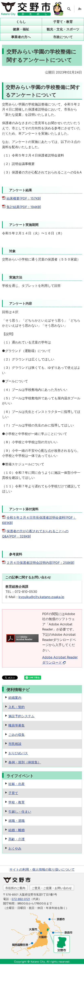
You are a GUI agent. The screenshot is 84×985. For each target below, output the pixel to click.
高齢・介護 (16, 839)
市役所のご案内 (15, 888)
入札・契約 (16, 707)
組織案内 (14, 698)
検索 (69, 9)
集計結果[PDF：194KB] (24, 207)
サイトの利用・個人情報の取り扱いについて (42, 869)
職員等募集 (16, 725)
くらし (21, 22)
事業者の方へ (21, 37)
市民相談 (14, 744)
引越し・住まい (19, 812)
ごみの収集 (16, 735)
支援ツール (79, 9)
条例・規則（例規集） (24, 762)
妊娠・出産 (16, 784)
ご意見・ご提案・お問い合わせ (52, 888)
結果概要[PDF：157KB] (24, 198)
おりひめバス (18, 753)
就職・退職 (16, 821)
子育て (13, 793)
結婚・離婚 (16, 830)
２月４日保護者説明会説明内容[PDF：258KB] (40, 563)
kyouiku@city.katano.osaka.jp (41, 597)
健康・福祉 (21, 29)
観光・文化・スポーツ (63, 29)
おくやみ (14, 848)
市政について (63, 37)
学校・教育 (16, 802)
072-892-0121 (21, 899)
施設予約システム (21, 716)
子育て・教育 (63, 22)
